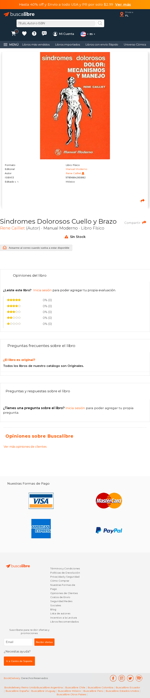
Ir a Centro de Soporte (19, 661)
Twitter (130, 678)
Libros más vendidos (36, 44)
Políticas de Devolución (65, 572)
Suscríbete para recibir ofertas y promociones (29, 632)
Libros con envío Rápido (101, 44)
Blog (53, 609)
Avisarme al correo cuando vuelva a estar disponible (38, 247)
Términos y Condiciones (65, 568)
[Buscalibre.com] (19, 14)
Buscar (100, 23)
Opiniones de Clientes (64, 593)
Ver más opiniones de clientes (25, 446)
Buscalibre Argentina (50, 687)
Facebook (113, 678)
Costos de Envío (60, 597)
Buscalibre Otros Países (71, 694)
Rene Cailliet (73, 173)
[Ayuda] (34, 34)
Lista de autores (60, 613)
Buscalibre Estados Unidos (122, 690)
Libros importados (67, 44)
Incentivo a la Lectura (63, 617)
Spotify (139, 678)
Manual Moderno (76, 169)
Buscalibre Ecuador (128, 687)
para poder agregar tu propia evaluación (59, 290)
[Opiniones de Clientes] (44, 34)
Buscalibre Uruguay (43, 690)
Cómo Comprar (60, 580)
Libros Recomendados (64, 621)
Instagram (121, 678)
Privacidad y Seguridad (64, 576)
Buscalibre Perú (93, 690)
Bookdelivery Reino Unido (20, 687)
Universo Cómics (135, 44)
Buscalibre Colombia (100, 687)
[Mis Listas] (24, 34)
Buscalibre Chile (75, 687)
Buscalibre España (17, 690)
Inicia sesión (44, 408)
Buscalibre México (69, 690)
